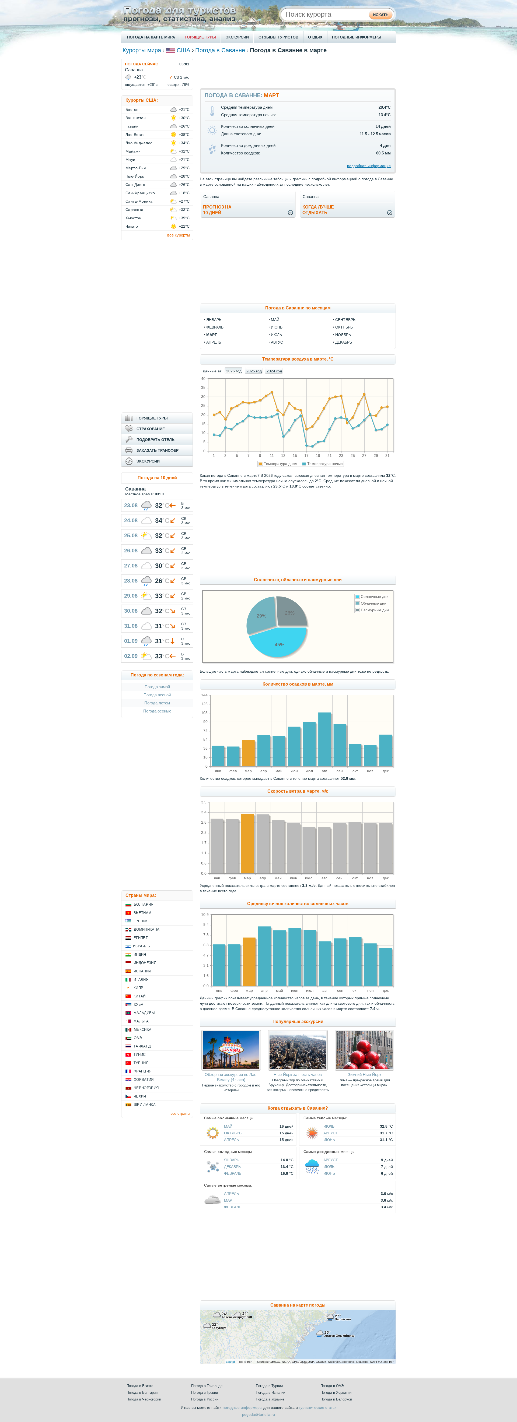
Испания (142, 971)
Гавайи (132, 126)
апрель (213, 342)
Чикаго (131, 226)
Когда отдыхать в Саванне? (298, 1108)
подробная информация (369, 166)
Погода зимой (157, 686)
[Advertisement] (298, 71)
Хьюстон (133, 218)
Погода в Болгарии (142, 1393)
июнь (276, 327)
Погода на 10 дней (157, 477)
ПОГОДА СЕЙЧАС (141, 64)
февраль (214, 327)
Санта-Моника (139, 201)
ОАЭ (138, 1038)
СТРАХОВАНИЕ (151, 429)
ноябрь (343, 335)
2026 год (234, 371)
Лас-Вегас (134, 134)
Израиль (141, 946)
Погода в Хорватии (335, 1393)
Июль (328, 1126)
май (275, 319)
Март (229, 1200)
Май (228, 1126)
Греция (141, 921)
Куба (138, 1005)
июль (276, 335)
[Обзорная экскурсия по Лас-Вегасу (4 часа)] (231, 1069)
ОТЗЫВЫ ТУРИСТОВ (278, 37)
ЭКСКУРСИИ (237, 37)
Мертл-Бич (135, 168)
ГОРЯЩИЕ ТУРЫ (200, 37)
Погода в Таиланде (206, 1386)
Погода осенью (157, 711)
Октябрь (233, 1133)
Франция (142, 1071)
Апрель (231, 1140)
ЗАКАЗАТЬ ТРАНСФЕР (158, 450)
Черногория (146, 1088)
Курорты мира (142, 50)
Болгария (143, 904)
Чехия (140, 1096)
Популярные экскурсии (298, 1021)
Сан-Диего (135, 184)
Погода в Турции (269, 1386)
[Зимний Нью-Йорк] (364, 1069)
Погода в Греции (204, 1393)
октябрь (344, 327)
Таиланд (142, 1046)
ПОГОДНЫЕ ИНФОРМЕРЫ (356, 37)
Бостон (132, 109)
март (211, 335)
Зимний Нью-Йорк (364, 1074)
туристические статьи (318, 1407)
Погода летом (157, 703)
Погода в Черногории (144, 1399)
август (278, 342)
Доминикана (146, 929)
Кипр (138, 988)
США (183, 50)
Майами (133, 151)
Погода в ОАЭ (332, 1386)
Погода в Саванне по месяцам (298, 308)
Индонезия (145, 963)
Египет (141, 938)
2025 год (254, 371)
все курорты (178, 235)
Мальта (141, 1021)
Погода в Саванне (220, 50)
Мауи (130, 159)
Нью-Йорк (134, 176)
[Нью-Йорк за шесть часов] (297, 1069)
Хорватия (144, 1080)
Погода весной (157, 695)
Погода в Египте (140, 1386)
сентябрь (345, 319)
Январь (231, 1160)
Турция (141, 1063)
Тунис (140, 1055)
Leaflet (230, 1361)
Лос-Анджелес (138, 143)
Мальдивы (144, 1013)
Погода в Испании (270, 1393)
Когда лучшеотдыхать (318, 210)
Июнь (329, 1140)
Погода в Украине (270, 1399)
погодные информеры (242, 1407)
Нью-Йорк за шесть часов (298, 1074)
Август (330, 1133)
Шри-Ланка (145, 1105)
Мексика (142, 1030)
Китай (140, 996)
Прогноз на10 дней (217, 210)
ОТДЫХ (315, 37)
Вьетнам (142, 913)
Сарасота (134, 209)
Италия (141, 980)
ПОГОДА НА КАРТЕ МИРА (151, 37)
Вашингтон (135, 118)
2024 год (274, 371)
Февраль (232, 1173)
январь (213, 319)
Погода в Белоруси (336, 1399)
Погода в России (204, 1399)
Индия (140, 954)
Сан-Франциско (140, 193)
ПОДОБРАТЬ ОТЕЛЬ (155, 439)
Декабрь (232, 1167)
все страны (180, 1113)
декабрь (343, 342)
